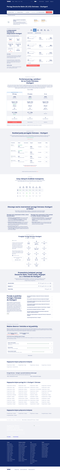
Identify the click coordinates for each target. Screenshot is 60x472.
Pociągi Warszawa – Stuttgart (46, 394)
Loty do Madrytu (33, 446)
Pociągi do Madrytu (10, 446)
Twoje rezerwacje (41, 1)
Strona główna (9, 419)
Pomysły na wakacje (45, 447)
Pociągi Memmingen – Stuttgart (46, 413)
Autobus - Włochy (21, 458)
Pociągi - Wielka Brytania (11, 459)
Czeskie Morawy (44, 446)
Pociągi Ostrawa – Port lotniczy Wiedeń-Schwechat (38, 389)
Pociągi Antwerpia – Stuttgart (46, 403)
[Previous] (17, 187)
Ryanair (31, 463)
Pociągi (13, 1)
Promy (21, 1)
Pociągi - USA (9, 456)
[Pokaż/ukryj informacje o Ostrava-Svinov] (51, 347)
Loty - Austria (32, 462)
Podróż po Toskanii (45, 445)
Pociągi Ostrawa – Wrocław (34, 387)
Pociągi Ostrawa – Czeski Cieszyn (47, 391)
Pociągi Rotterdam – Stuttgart (34, 403)
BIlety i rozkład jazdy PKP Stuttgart (35, 376)
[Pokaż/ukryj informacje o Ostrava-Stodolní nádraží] (51, 351)
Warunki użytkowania (23, 469)
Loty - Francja (32, 455)
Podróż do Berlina (45, 455)
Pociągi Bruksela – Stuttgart (34, 398)
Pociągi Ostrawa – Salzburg (22, 389)
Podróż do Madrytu (45, 451)
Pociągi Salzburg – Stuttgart (11, 403)
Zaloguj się (51, 1)
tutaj (37, 171)
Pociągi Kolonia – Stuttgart (46, 402)
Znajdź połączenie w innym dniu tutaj (30, 166)
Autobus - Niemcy (21, 454)
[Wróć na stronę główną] (9, 1)
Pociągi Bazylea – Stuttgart (34, 402)
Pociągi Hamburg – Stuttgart (34, 400)
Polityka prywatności (31, 469)
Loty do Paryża (32, 449)
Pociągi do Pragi (9, 451)
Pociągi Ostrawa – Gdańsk (11, 391)
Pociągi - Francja (9, 455)
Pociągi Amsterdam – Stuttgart (23, 398)
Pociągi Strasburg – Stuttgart (22, 403)
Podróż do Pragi (44, 456)
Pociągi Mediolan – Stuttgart (22, 396)
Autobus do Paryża (22, 450)
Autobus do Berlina (22, 451)
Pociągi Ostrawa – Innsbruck (22, 391)
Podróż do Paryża (44, 454)
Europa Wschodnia (45, 449)
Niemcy (13, 419)
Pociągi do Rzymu (10, 447)
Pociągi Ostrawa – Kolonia (11, 389)
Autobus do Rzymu (22, 449)
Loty (19, 1)
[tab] (30, 33)
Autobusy (16, 1)
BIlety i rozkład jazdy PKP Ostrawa (12, 376)
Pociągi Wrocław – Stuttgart (11, 402)
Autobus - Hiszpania (22, 443)
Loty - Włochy (32, 459)
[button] (28, 12)
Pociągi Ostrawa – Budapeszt (22, 394)
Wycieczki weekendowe (45, 443)
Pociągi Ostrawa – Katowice (34, 391)
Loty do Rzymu (32, 447)
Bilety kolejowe (9, 443)
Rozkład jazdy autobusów (23, 446)
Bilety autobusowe (22, 445)
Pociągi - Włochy (9, 458)
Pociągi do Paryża (10, 449)
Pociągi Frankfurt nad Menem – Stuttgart (24, 400)
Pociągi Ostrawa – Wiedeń (11, 365)
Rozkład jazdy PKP (10, 445)
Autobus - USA (21, 456)
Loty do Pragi (32, 451)
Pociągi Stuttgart (18, 419)
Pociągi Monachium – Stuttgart (46, 396)
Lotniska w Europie (33, 443)
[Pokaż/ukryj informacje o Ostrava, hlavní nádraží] (51, 343)
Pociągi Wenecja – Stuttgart (46, 398)
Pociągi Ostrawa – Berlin (22, 385)
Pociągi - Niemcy (9, 454)
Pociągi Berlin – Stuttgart (10, 396)
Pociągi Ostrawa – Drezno (46, 389)
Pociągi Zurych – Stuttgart (11, 400)
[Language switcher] (35, 1)
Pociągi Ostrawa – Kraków (46, 387)
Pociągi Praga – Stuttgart (11, 398)
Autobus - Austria (21, 460)
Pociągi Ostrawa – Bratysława (11, 394)
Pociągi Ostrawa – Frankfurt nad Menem (24, 387)
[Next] (52, 30)
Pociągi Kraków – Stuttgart (22, 402)
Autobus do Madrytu (22, 447)
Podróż (43, 442)
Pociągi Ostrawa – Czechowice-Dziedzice (13, 366)
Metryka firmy (17, 469)
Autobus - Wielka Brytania (23, 459)
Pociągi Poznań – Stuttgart (46, 400)
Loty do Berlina (32, 450)
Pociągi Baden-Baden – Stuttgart (12, 415)
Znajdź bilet (10, 40)
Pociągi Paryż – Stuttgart (34, 394)
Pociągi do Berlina (10, 450)
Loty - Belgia (32, 456)
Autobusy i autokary (22, 442)
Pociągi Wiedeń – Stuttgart (34, 396)
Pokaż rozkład (10, 51)
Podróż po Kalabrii (45, 450)
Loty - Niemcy (32, 454)
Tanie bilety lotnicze (33, 445)
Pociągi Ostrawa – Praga (22, 365)
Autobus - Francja (21, 455)
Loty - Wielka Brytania (33, 460)
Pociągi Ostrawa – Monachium (46, 365)
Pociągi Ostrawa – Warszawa (34, 365)
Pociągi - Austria (9, 460)
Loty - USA (31, 458)
